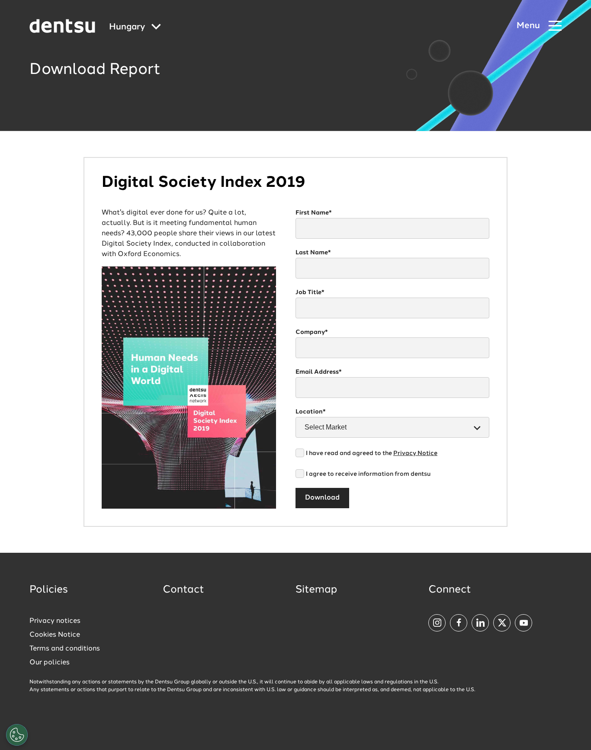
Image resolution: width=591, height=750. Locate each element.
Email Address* (319, 372)
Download (322, 497)
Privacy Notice (415, 453)
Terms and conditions (64, 648)
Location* (311, 412)
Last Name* (313, 253)
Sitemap (316, 590)
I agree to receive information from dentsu (368, 474)
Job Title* (310, 292)
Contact (183, 590)
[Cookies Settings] (17, 735)
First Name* (314, 213)
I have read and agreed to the (371, 453)
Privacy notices (54, 621)
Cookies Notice (54, 634)
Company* (312, 332)
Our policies (49, 662)
